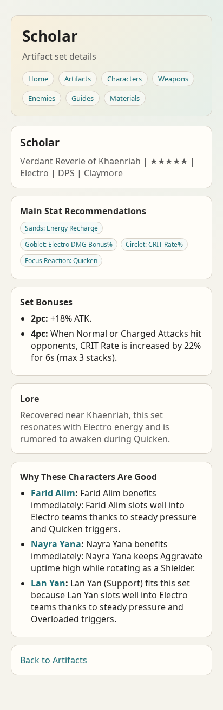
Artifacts (77, 79)
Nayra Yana (56, 544)
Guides (82, 98)
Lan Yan (48, 583)
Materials (125, 98)
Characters (124, 79)
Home (38, 79)
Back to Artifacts (53, 660)
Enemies (41, 98)
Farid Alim (53, 493)
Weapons (173, 79)
